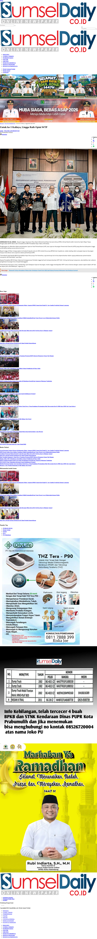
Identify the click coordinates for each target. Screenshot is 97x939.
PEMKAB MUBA (8, 528)
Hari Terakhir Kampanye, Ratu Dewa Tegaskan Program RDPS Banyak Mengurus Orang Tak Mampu (27, 356)
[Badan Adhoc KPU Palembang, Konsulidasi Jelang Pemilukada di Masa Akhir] (9, 367)
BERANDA (6, 54)
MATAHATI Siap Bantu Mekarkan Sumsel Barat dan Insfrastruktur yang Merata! (21, 431)
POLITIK (5, 59)
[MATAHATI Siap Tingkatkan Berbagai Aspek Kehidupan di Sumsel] (9, 392)
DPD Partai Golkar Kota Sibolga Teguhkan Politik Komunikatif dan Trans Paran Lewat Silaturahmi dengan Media (30, 318)
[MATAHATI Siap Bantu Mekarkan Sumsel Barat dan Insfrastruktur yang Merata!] (9, 430)
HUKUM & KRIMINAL (9, 63)
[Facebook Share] (93, 139)
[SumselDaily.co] (48, 23)
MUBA (5, 531)
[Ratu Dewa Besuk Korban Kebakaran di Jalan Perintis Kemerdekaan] (9, 341)
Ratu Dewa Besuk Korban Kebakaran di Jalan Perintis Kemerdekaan (18, 343)
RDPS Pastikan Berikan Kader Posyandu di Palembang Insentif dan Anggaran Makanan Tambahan (26, 381)
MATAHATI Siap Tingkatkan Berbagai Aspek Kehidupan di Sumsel (17, 393)
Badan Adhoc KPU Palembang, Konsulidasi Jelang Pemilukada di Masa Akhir (20, 368)
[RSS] (3, 905)
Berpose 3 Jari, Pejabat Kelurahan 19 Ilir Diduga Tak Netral (15, 419)
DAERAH (5, 72)
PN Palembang (7, 535)
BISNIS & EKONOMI (9, 64)
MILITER (5, 61)
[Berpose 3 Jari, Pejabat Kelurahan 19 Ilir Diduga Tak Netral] (9, 417)
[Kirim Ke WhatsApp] (93, 146)
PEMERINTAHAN (8, 58)
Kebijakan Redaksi (8, 897)
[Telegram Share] (93, 144)
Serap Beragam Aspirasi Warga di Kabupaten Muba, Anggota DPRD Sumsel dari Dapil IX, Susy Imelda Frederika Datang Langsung (34, 305)
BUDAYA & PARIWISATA (10, 66)
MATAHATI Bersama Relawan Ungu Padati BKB (13, 444)
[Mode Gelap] (82, 27)
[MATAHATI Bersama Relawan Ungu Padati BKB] (9, 442)
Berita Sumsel (6, 70)
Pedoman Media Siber (8, 899)
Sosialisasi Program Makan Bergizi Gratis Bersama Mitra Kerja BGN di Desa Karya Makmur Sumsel (26, 330)
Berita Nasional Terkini (9, 69)
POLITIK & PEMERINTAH (11, 131)
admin (1, 131)
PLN (4, 533)
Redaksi (5, 900)
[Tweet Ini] (93, 141)
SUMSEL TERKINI (8, 56)
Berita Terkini (6, 530)
